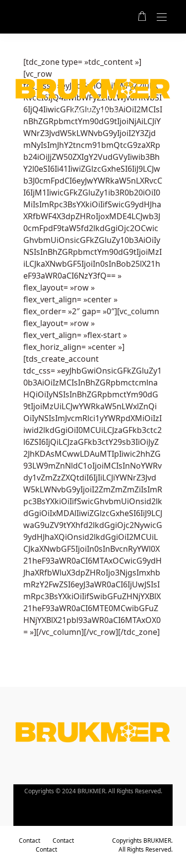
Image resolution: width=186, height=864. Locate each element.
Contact (29, 840)
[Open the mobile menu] (162, 17)
